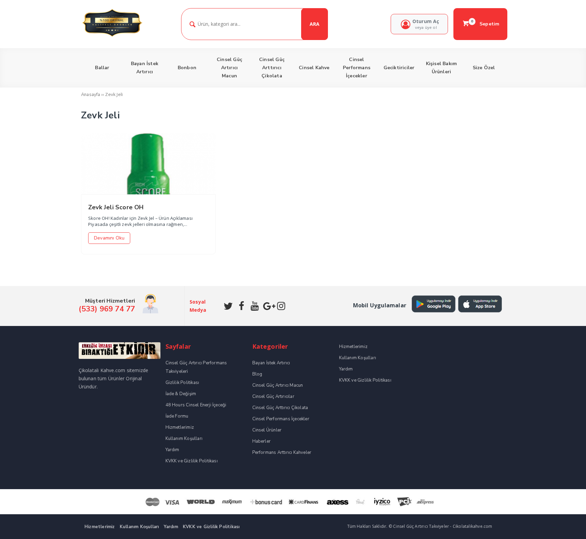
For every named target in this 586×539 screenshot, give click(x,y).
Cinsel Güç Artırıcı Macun (277, 385)
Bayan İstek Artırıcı (271, 363)
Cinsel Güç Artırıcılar (273, 396)
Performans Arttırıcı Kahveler (282, 452)
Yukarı (565, 524)
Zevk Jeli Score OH (116, 207)
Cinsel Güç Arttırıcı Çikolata (280, 408)
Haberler (261, 441)
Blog (257, 374)
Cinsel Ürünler (267, 430)
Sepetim (485, 23)
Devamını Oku (109, 238)
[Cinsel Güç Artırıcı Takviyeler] (112, 36)
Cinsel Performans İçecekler (280, 419)
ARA (314, 24)
